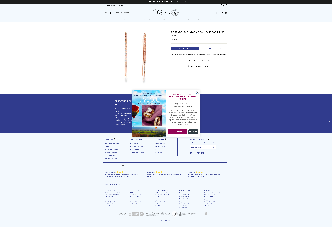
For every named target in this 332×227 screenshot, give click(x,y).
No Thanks (193, 132)
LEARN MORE (178, 132)
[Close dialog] (197, 92)
